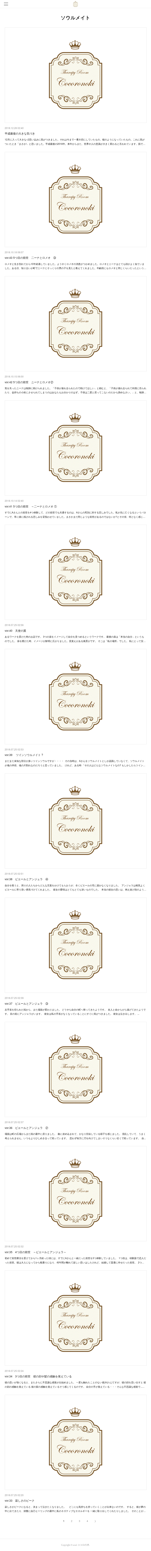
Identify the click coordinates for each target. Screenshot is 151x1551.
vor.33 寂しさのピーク (19, 1500)
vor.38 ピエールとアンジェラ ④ (26, 879)
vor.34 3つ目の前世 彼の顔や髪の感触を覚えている (38, 1376)
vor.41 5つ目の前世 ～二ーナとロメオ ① (31, 506)
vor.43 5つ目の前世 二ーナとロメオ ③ (30, 258)
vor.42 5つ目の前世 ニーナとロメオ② (29, 382)
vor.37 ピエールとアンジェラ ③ (26, 1003)
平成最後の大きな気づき (20, 133)
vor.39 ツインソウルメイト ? (24, 755)
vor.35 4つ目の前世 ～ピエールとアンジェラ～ (35, 1252)
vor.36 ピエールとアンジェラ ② (26, 1128)
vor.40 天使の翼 (15, 630)
